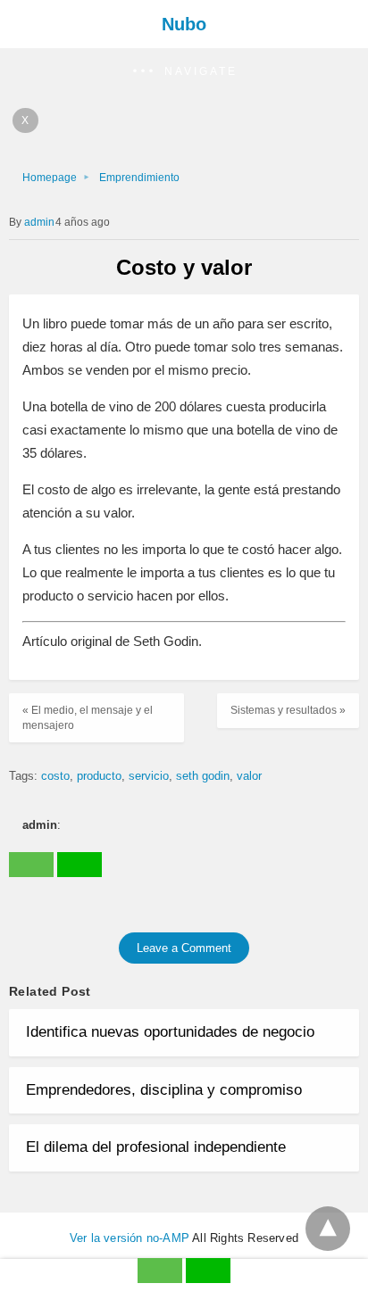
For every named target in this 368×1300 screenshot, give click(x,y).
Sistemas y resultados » (288, 710)
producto (99, 775)
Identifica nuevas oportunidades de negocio (170, 1031)
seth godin (203, 775)
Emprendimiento (139, 177)
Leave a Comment (184, 948)
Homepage (49, 177)
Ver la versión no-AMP (129, 1238)
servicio (149, 775)
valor (249, 775)
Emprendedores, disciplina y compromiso (164, 1089)
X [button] (25, 120)
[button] (184, 71)
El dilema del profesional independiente (156, 1147)
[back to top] (327, 1228)
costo (55, 775)
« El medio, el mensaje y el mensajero (87, 718)
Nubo (184, 24)
